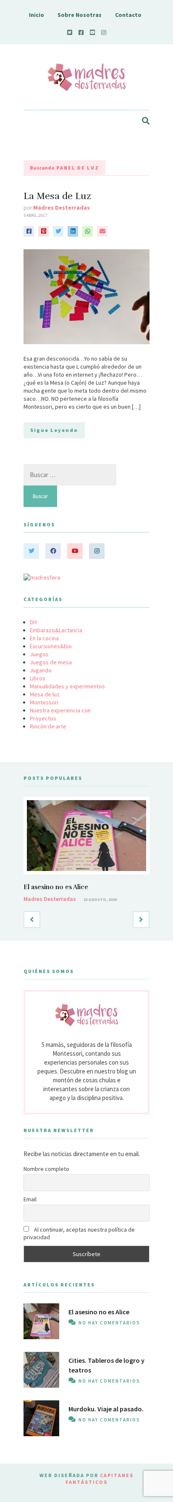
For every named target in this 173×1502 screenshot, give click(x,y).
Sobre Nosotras (80, 15)
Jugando (41, 670)
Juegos (39, 654)
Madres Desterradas (61, 207)
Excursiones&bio (51, 646)
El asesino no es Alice (56, 887)
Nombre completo (46, 1169)
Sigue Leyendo (54, 430)
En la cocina (44, 638)
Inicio (36, 15)
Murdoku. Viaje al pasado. (106, 1409)
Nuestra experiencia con (60, 710)
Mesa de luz (45, 694)
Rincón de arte (48, 726)
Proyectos (43, 718)
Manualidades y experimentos (67, 686)
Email (30, 1199)
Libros (37, 678)
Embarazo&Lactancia (56, 630)
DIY (33, 622)
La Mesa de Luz (57, 196)
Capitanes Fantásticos (100, 1478)
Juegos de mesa (51, 662)
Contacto (128, 15)
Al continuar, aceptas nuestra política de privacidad (79, 1233)
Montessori (44, 702)
